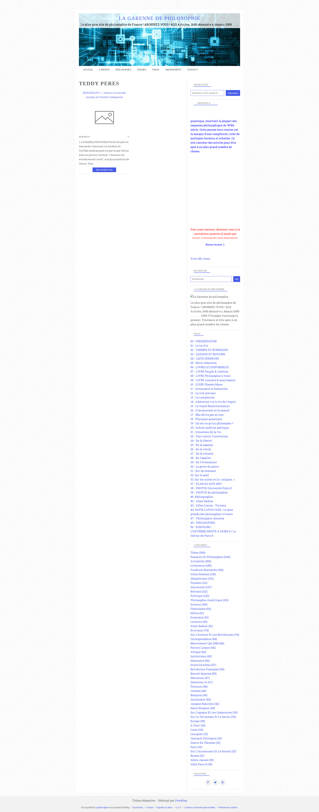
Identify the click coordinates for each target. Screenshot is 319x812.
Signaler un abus (164, 807)
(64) (202, 647)
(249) (210, 557)
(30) (202, 760)
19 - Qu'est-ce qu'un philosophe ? (211, 423)
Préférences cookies (227, 807)
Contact (192, 69)
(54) (207, 669)
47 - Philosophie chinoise (207, 518)
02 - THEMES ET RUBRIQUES (209, 350)
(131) (201, 578)
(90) (198, 621)
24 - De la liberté (201, 440)
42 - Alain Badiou (201, 501)
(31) (197, 755)
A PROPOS (104, 69)
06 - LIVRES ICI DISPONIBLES (209, 367)
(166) (206, 570)
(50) (203, 673)
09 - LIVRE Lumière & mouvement (212, 380)
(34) (197, 725)
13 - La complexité (202, 397)
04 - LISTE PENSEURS (204, 358)
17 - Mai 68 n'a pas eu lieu (207, 414)
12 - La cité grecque (203, 393)
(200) (200, 561)
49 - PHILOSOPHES (202, 522)
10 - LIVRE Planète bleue (206, 384)
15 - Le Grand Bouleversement (210, 406)
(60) (200, 660)
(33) (199, 734)
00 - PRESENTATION (203, 341)
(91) (197, 613)
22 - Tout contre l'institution (209, 436)
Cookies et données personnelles (199, 807)
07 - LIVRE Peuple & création (209, 371)
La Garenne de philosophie (159, 18)
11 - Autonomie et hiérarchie (209, 388)
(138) (203, 574)
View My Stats (200, 258)
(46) (199, 686)
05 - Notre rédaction (203, 363)
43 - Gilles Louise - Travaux (208, 505)
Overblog (181, 800)
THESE (156, 69)
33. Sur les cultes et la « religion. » (212, 479)
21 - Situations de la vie (205, 432)
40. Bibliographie (201, 496)
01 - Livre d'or (199, 345)
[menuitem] (88, 69)
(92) (200, 608)
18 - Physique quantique (206, 419)
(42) (200, 699)
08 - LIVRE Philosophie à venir (210, 376)
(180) (201, 565)
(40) (202, 708)
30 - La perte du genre (204, 466)
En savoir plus (104, 169)
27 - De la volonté (201, 453)
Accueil (88, 69)
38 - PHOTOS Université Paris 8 (211, 488)
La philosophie (101, 807)
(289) (197, 552)
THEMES (141, 69)
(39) (213, 712)
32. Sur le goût (199, 475)
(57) (203, 665)
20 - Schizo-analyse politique (209, 427)
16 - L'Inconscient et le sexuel (209, 410)
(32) (206, 738)
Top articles (137, 807)
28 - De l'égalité (200, 458)
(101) (209, 600)
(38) (197, 721)
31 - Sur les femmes (203, 471)
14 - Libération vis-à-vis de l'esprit (213, 401)
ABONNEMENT (173, 69)
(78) (199, 630)
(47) (200, 678)
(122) (198, 591)
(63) (198, 652)
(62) (201, 656)
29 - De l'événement (203, 462)
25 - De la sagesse (201, 445)
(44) (198, 691)
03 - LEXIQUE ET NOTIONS (207, 354)
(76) (214, 634)
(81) (201, 626)
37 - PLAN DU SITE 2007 (206, 484)
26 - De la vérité (200, 449)
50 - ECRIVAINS (200, 527)
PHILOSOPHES (123, 69)
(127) (201, 587)
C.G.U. (178, 807)
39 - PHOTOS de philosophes (209, 492)
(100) (198, 604)
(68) (203, 639)
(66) (207, 643)
